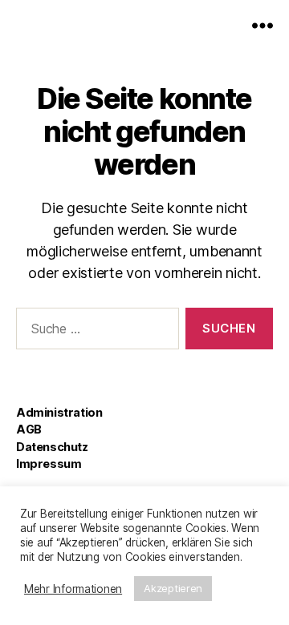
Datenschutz (52, 447)
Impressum (48, 463)
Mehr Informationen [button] (73, 589)
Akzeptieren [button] (173, 588)
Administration (59, 412)
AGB (29, 429)
